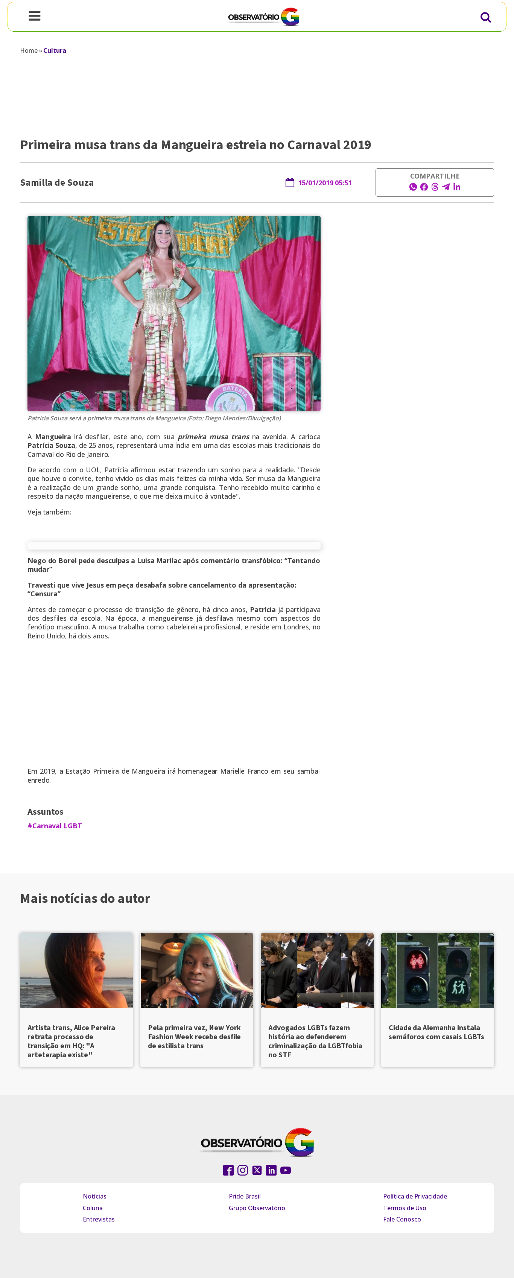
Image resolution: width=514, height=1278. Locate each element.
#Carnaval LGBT (54, 825)
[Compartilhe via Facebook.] (424, 189)
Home (29, 50)
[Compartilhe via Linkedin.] (456, 189)
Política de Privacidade (415, 1196)
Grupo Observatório (257, 1208)
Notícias (94, 1196)
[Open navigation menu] (35, 16)
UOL (93, 469)
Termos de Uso (404, 1208)
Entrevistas (99, 1219)
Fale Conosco (402, 1219)
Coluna (93, 1208)
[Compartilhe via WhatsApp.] (413, 189)
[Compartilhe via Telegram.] (445, 189)
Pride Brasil (245, 1196)
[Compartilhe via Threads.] (434, 189)
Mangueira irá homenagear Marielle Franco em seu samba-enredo (174, 775)
